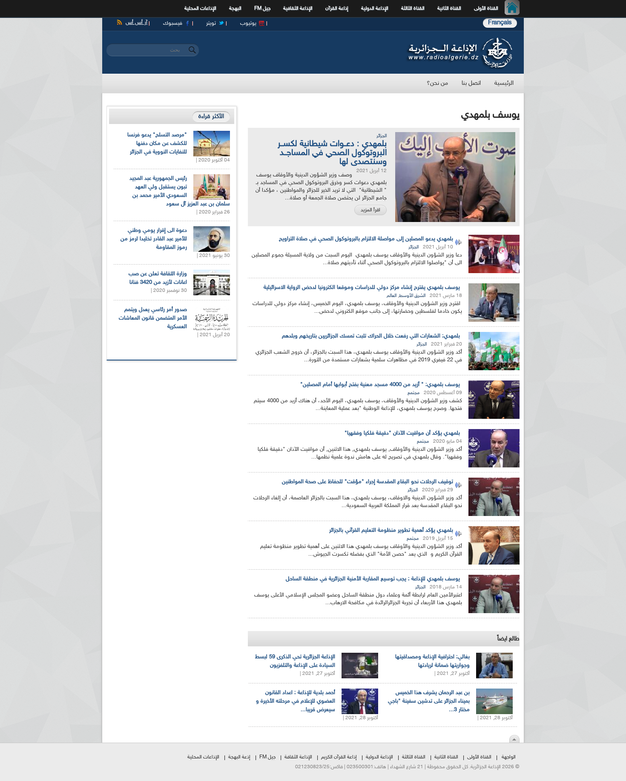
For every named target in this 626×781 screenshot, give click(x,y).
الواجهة (509, 757)
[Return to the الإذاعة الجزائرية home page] (459, 39)
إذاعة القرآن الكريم (339, 757)
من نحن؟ (437, 83)
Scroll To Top (514, 739)
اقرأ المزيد (370, 210)
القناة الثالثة (413, 9)
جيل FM (262, 9)
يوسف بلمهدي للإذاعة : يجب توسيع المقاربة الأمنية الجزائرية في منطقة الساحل (373, 579)
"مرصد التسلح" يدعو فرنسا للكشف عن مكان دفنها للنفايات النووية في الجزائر (157, 144)
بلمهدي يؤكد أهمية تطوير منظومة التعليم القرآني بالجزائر (391, 530)
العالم (391, 296)
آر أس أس (136, 22)
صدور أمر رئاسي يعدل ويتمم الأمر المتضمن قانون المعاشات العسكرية (153, 318)
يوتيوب (248, 23)
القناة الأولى (486, 9)
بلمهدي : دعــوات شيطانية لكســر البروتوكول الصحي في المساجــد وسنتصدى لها (332, 153)
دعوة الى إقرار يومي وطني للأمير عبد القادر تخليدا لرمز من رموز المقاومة (154, 239)
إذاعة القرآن (336, 9)
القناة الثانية (449, 9)
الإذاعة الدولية (374, 9)
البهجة (235, 9)
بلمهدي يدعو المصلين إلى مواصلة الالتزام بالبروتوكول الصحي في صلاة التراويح (366, 239)
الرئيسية (514, 8)
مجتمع (413, 393)
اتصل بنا (471, 83)
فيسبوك (172, 23)
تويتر (211, 23)
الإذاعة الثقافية (298, 9)
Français (500, 22)
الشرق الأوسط (412, 296)
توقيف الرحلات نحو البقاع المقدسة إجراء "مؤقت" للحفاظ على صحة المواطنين (367, 481)
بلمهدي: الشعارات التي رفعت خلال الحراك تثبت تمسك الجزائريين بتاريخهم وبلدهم (371, 336)
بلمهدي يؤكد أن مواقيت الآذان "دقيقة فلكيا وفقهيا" (402, 433)
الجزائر (381, 136)
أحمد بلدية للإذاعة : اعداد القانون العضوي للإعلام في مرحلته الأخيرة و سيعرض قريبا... (295, 701)
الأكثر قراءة (211, 116)
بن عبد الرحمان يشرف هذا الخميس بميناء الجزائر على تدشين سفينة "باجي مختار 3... (429, 701)
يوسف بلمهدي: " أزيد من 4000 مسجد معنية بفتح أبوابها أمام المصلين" (380, 384)
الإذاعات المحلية (200, 9)
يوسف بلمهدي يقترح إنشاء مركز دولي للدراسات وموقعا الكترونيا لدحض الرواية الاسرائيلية (362, 287)
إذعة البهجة (239, 757)
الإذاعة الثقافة (298, 757)
